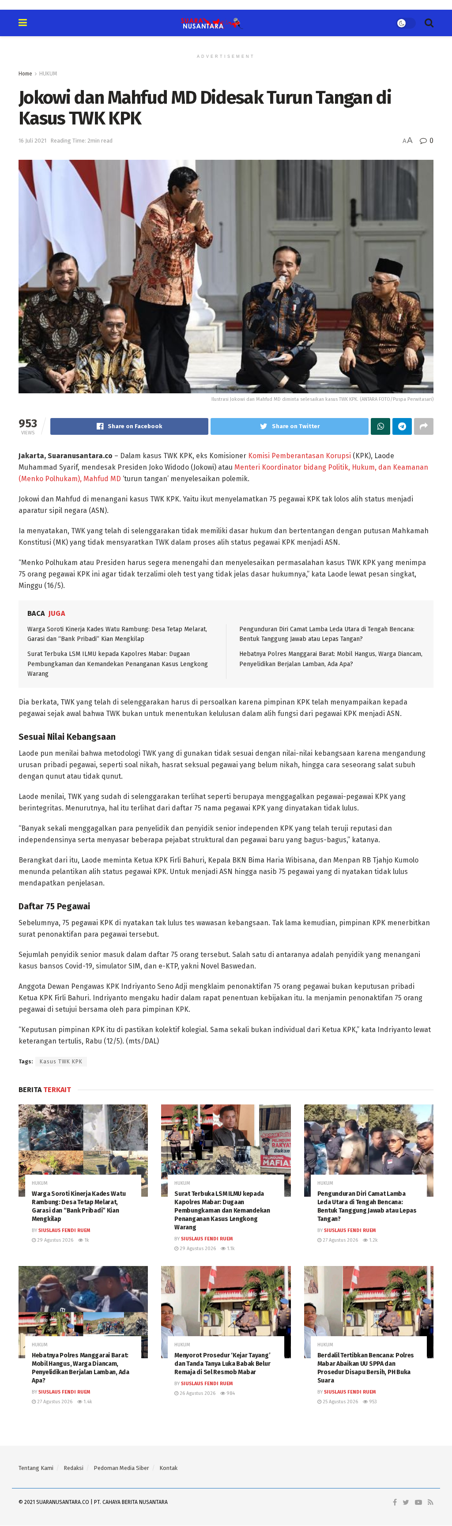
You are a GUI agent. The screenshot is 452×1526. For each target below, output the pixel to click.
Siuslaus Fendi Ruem (64, 1230)
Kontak (168, 1468)
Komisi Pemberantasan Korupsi (299, 456)
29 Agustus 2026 (54, 1240)
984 (230, 1393)
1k (86, 1240)
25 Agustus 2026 (339, 1402)
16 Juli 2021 (32, 140)
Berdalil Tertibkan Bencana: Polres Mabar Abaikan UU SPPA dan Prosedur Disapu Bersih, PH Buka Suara (365, 1368)
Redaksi (73, 1468)
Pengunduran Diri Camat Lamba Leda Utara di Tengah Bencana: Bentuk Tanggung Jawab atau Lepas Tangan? (367, 1206)
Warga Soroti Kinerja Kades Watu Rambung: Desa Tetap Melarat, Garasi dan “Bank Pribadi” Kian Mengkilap (78, 1206)
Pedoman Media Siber (121, 1468)
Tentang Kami (36, 1468)
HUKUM (48, 74)
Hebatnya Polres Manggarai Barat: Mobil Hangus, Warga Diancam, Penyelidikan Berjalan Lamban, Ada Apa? (80, 1368)
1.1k (230, 1248)
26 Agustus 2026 (196, 1393)
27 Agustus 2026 (339, 1240)
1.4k (87, 1402)
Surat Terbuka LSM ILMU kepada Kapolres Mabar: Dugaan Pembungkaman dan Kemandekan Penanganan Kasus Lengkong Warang (117, 664)
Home (25, 74)
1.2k (373, 1240)
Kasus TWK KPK (61, 1062)
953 (372, 1402)
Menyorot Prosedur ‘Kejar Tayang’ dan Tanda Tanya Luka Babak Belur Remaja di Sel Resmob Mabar (222, 1364)
